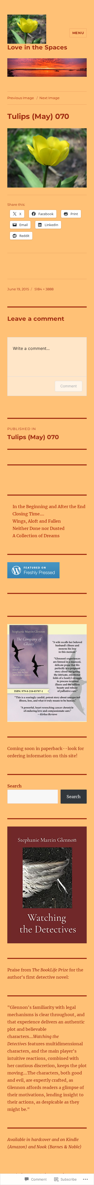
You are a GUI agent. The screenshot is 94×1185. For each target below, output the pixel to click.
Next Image (49, 98)
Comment (68, 386)
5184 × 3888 (44, 289)
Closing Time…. (28, 513)
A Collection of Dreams (36, 535)
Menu (78, 33)
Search (14, 786)
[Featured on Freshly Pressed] (33, 569)
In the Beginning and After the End (49, 506)
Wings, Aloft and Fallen (37, 521)
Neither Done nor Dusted (38, 528)
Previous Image (20, 98)
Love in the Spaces (37, 47)
